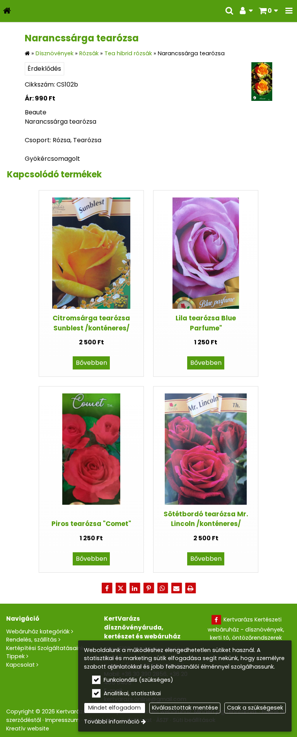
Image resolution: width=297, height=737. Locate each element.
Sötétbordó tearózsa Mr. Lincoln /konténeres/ (206, 518)
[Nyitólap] (7, 11)
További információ (112, 721)
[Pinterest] (148, 588)
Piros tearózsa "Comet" (91, 523)
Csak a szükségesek (255, 707)
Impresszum (62, 720)
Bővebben (91, 362)
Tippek (15, 656)
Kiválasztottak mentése (185, 707)
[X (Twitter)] (120, 588)
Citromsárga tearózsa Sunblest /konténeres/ (91, 322)
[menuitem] (7, 11)
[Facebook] (107, 588)
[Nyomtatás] (190, 588)
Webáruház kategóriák (38, 631)
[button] (289, 11)
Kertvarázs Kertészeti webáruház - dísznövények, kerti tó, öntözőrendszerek (246, 629)
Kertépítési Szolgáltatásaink (45, 648)
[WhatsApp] (162, 588)
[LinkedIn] (134, 588)
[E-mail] (176, 588)
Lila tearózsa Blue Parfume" (206, 322)
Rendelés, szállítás (31, 639)
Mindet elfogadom (114, 707)
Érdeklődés (44, 68)
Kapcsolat (20, 665)
